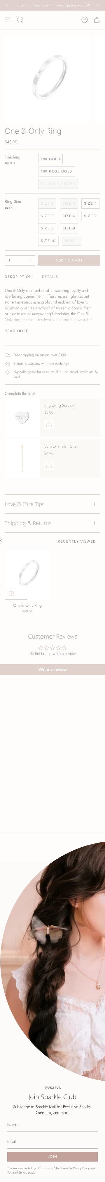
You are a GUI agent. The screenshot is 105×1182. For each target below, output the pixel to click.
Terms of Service (17, 1172)
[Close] (96, 872)
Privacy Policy (81, 1168)
